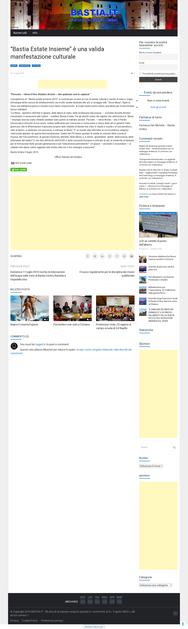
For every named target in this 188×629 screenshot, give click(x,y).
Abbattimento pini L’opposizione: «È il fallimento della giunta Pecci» (162, 290)
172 (119, 601)
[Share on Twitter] (95, 256)
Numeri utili (20, 32)
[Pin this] (124, 256)
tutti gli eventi (158, 107)
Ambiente (144, 213)
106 (90, 601)
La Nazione (170, 213)
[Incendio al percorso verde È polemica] (142, 269)
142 (104, 601)
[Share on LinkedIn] (102, 256)
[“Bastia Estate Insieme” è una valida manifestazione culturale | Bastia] (94, 14)
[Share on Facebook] (87, 256)
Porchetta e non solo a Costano (71, 324)
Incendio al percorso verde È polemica (161, 268)
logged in (40, 344)
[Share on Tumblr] (110, 256)
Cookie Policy (30, 620)
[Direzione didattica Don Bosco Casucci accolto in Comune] (142, 259)
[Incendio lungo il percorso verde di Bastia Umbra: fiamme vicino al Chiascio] (142, 301)
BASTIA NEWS (24, 65)
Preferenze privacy (52, 620)
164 (112, 601)
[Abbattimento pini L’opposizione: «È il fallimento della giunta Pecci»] (142, 290)
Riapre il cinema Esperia (24, 324)
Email (141, 63)
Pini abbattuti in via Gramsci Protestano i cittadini (161, 278)
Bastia (13, 65)
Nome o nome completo (150, 52)
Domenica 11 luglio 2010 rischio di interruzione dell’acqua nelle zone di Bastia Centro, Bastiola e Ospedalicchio (38, 275)
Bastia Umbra (160, 213)
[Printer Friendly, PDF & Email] (18, 169)
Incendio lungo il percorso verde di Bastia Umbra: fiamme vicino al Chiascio (163, 301)
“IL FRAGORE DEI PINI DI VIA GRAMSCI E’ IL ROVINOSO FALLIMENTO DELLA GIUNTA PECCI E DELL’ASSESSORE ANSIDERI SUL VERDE (161, 315)
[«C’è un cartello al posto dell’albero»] (158, 225)
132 (97, 601)
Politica (36, 65)
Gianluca (144, 249)
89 (82, 601)
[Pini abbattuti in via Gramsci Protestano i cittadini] (142, 279)
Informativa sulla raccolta (94, 627)
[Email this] (132, 256)
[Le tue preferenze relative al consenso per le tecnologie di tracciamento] (183, 624)
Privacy (14, 620)
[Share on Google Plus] (117, 256)
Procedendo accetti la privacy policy (158, 74)
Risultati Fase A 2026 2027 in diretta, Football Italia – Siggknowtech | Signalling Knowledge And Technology (158, 172)
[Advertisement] (72, 84)
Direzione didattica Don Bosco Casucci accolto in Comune (162, 258)
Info (35, 32)
